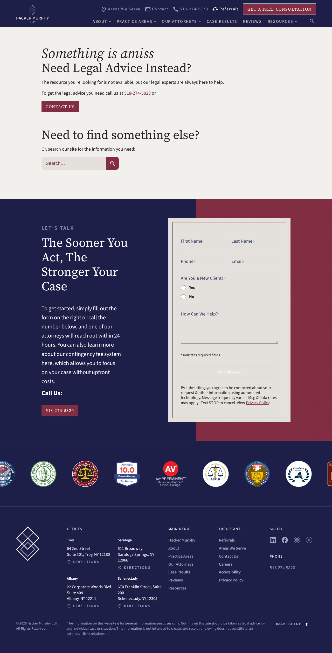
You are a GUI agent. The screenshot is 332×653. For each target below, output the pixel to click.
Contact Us (228, 556)
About (173, 548)
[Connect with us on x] (309, 541)
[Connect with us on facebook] (285, 541)
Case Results (179, 572)
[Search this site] (312, 21)
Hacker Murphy (181, 540)
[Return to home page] (52, 14)
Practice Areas (180, 556)
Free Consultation (279, 9)
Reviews (175, 580)
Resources (177, 588)
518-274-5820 (137, 93)
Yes (192, 287)
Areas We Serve (232, 548)
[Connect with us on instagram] (297, 541)
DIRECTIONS (86, 562)
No (191, 296)
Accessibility (230, 572)
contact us (60, 106)
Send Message (229, 371)
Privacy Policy (257, 403)
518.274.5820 (282, 568)
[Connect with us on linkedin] (273, 541)
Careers (225, 564)
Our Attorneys (180, 564)
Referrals (227, 540)
